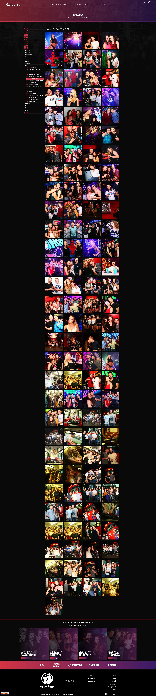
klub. (71, 4)
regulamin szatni (113, 687)
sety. (92, 4)
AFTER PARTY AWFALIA (32, 74)
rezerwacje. (78, 4)
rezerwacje (114, 680)
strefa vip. (86, 6)
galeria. (65, 4)
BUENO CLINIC (31, 101)
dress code (114, 683)
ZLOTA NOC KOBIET (32, 99)
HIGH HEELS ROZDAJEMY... (33, 69)
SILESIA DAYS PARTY (32, 78)
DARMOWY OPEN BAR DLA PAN (34, 80)
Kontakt (114, 689)
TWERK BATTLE (31, 93)
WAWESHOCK (30, 71)
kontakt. (103, 4)
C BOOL (29, 91)
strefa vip (114, 681)
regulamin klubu (113, 684)
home (115, 677)
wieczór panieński (91, 678)
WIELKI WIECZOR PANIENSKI (34, 76)
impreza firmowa (91, 681)
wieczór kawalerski (91, 677)
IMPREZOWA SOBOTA (32, 84)
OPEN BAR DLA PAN (32, 73)
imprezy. (58, 4)
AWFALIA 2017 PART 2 (32, 88)
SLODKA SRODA (31, 67)
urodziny (93, 680)
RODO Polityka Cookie (112, 686)
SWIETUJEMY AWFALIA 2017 (34, 86)
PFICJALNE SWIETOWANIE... (33, 90)
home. (52, 4)
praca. (97, 4)
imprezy (114, 678)
